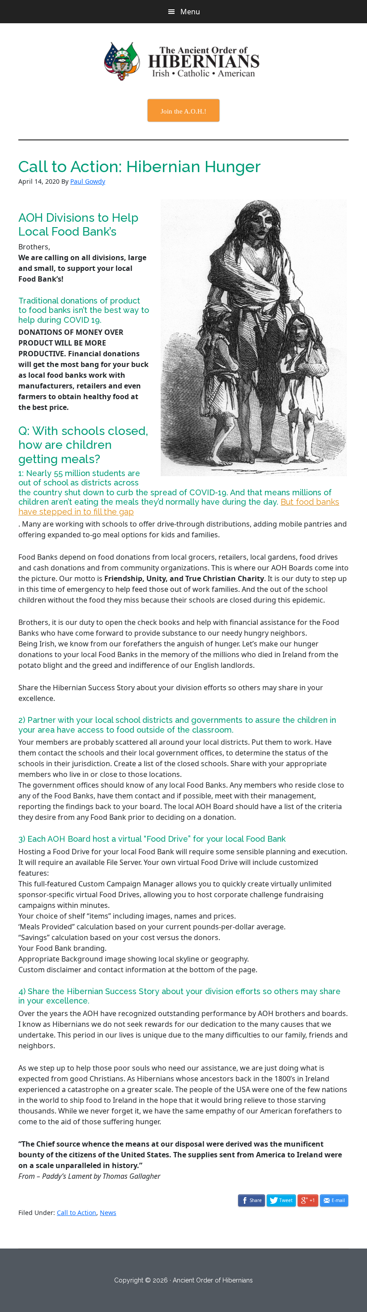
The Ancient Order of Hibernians (183, 61)
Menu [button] (190, 12)
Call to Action (76, 1212)
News (108, 1212)
